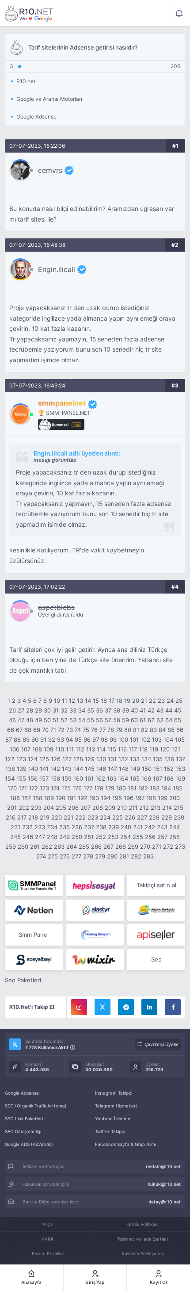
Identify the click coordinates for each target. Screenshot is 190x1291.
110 (59, 749)
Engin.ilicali (56, 269)
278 (88, 856)
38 (116, 710)
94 (69, 739)
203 (36, 807)
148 (124, 768)
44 (168, 710)
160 (78, 778)
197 (139, 797)
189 (49, 797)
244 (174, 827)
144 (78, 768)
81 (136, 729)
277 (76, 856)
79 (119, 729)
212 (144, 807)
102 (145, 739)
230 (179, 817)
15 (96, 700)
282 (136, 856)
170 (12, 788)
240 (126, 827)
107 (25, 749)
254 (125, 836)
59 (125, 720)
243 (162, 827)
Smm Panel (34, 934)
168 (169, 778)
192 (82, 797)
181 (132, 788)
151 (157, 768)
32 (64, 710)
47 (21, 720)
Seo (156, 959)
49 (38, 720)
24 (170, 700)
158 (55, 778)
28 (29, 710)
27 (21, 710)
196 (128, 797)
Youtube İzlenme (112, 1118)
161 (89, 778)
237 (89, 827)
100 (123, 739)
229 (166, 817)
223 (92, 817)
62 (151, 720)
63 (159, 720)
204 (48, 807)
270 (145, 846)
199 (162, 797)
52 (64, 720)
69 (36, 729)
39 (125, 710)
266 (96, 846)
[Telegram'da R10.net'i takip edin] (126, 1007)
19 (127, 700)
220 (56, 817)
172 (33, 788)
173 (44, 788)
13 (80, 700)
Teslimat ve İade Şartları (142, 1238)
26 (12, 710)
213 (155, 807)
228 (154, 817)
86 (179, 729)
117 (133, 749)
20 (135, 700)
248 (52, 836)
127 (67, 758)
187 (26, 797)
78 (110, 729)
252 (100, 836)
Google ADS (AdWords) (29, 1144)
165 (135, 778)
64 (168, 720)
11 (64, 700)
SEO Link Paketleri (24, 1118)
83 (153, 729)
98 (104, 739)
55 (90, 720)
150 (147, 768)
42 (151, 710)
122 (10, 758)
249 (64, 836)
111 (70, 749)
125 (44, 758)
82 (144, 729)
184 (166, 788)
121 (175, 749)
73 (69, 729)
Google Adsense (22, 1093)
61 (143, 720)
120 (165, 749)
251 (89, 836)
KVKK (48, 1238)
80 (127, 729)
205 (61, 807)
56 (99, 720)
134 (146, 758)
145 (90, 768)
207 (85, 807)
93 (60, 739)
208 (97, 807)
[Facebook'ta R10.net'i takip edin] (173, 1007)
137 (180, 758)
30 (47, 710)
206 (73, 807)
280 (112, 856)
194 (105, 797)
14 (88, 700)
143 (67, 768)
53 (72, 720)
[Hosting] (34, 910)
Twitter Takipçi (110, 1131)
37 (108, 710)
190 (60, 797)
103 (157, 739)
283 (148, 856)
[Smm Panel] (95, 885)
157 (44, 778)
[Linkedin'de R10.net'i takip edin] (149, 1007)
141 (44, 768)
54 (81, 720)
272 (168, 846)
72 (61, 729)
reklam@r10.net (163, 1166)
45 (177, 710)
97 (95, 739)
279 (100, 856)
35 (90, 710)
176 (77, 788)
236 (77, 827)
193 (94, 797)
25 (178, 700)
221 (68, 817)
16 (104, 700)
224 (105, 817)
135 (158, 758)
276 (65, 856)
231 (15, 827)
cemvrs (50, 170)
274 (41, 856)
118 (143, 749)
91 (43, 739)
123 (21, 758)
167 (157, 778)
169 (180, 778)
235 (64, 827)
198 (151, 797)
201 (12, 807)
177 (88, 788)
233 (39, 827)
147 (112, 768)
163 (112, 778)
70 (45, 729)
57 (108, 720)
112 (80, 749)
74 (78, 729)
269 (133, 846)
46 (12, 720)
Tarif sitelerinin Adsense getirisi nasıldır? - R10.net (29, 13)
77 (102, 729)
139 (22, 768)
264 (71, 846)
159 (67, 778)
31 (56, 710)
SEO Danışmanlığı (23, 1131)
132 (123, 758)
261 (35, 846)
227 (142, 817)
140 (33, 768)
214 (167, 807)
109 (48, 749)
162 (100, 778)
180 (121, 788)
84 (162, 729)
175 (66, 788)
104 (168, 739)
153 (180, 768)
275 (53, 856)
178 (98, 788)
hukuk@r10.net (164, 1184)
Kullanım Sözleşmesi (142, 1253)
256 (150, 836)
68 (27, 729)
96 (87, 739)
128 (78, 758)
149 (135, 768)
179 (109, 788)
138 (10, 768)
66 (10, 729)
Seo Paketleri (23, 980)
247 (40, 836)
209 (110, 807)
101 (134, 739)
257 (162, 836)
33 (72, 710)
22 (152, 700)
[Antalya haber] (156, 910)
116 (122, 749)
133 (135, 758)
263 (59, 846)
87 (8, 739)
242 (149, 827)
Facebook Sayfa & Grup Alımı (125, 1144)
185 (177, 788)
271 (156, 846)
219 (44, 817)
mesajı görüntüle (55, 459)
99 (113, 739)
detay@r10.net (164, 1201)
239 (113, 827)
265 (84, 846)
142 (55, 768)
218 (33, 817)
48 (29, 720)
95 (78, 739)
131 (112, 758)
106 (14, 749)
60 (134, 720)
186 (15, 797)
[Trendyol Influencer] (95, 959)
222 (80, 817)
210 (122, 807)
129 (90, 758)
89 (26, 739)
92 (51, 739)
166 (146, 778)
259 (10, 846)
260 (23, 846)
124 (33, 758)
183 (155, 788)
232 (27, 827)
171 (23, 788)
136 (169, 758)
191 (71, 797)
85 (171, 729)
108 (37, 749)
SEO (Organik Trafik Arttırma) (36, 1105)
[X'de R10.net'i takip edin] (102, 1007)
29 (38, 710)
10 (57, 700)
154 (10, 778)
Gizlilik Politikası (142, 1224)
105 (180, 739)
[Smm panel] (34, 885)
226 (130, 817)
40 (134, 710)
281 (124, 856)
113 (90, 749)
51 (56, 720)
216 (10, 817)
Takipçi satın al (156, 885)
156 (33, 778)
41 (143, 710)
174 (55, 788)
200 (174, 797)
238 (101, 827)
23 (161, 700)
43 (159, 710)
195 (117, 797)
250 (77, 836)
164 (123, 778)
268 (120, 846)
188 (37, 797)
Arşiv (47, 1224)
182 (143, 788)
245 (15, 836)
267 (108, 846)
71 (53, 729)
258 (174, 836)
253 (113, 836)
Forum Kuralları (48, 1253)
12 (72, 700)
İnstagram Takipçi (113, 1093)
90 (34, 739)
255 (138, 836)
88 (17, 739)
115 (111, 749)
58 (116, 720)
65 (177, 720)
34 (81, 710)
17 (111, 700)
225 (117, 817)
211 (133, 807)
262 (47, 846)
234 (52, 827)
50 (47, 720)
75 (86, 729)
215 (178, 807)
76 (94, 729)
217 (22, 817)
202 (24, 807)
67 (19, 729)
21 (144, 700)
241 (138, 827)
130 (101, 758)
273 (180, 846)
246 (28, 836)
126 (56, 758)
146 (101, 768)
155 (21, 778)
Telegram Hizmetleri (116, 1105)
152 (169, 768)
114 (101, 749)
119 (153, 749)
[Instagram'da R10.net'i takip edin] (79, 1007)
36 (99, 710)
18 (119, 700)
